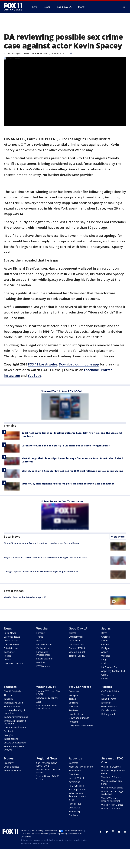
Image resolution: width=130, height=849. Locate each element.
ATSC (71, 799)
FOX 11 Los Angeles (12, 53)
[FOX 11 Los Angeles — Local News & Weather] (14, 7)
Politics (7, 659)
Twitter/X (73, 710)
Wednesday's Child (13, 702)
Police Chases (11, 640)
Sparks (104, 678)
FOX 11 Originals (12, 691)
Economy (8, 762)
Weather (42, 628)
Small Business (11, 766)
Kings (104, 659)
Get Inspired (10, 731)
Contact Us (74, 807)
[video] (118, 600)
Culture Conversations (15, 742)
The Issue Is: (10, 695)
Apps (38, 701)
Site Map (73, 815)
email (124, 831)
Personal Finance (12, 770)
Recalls (7, 655)
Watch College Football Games (113, 772)
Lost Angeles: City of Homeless (14, 712)
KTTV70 (8, 750)
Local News (12, 536)
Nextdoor (74, 706)
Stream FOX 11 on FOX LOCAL (48, 693)
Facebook (91, 370)
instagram (112, 831)
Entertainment (11, 648)
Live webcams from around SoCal (46, 707)
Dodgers (105, 648)
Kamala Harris (108, 710)
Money (8, 758)
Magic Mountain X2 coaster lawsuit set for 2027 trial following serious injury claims (72, 470)
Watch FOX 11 (46, 687)
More (81, 6)
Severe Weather (44, 658)
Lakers (104, 640)
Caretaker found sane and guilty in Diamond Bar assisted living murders (66, 445)
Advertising (74, 781)
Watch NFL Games (111, 766)
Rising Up (8, 734)
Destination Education (15, 727)
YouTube (34, 375)
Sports (106, 628)
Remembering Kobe (14, 746)
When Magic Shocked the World (15, 722)
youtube (118, 831)
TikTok (72, 698)
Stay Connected (80, 687)
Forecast (40, 632)
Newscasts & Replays (47, 697)
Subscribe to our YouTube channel (62, 501)
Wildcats (105, 655)
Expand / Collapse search (124, 7)
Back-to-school (76, 644)
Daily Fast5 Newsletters (81, 725)
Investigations (11, 738)
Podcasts (73, 721)
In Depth (8, 698)
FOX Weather (43, 666)
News (26, 53)
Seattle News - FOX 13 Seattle (47, 778)
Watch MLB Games (111, 777)
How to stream (76, 714)
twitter (106, 831)
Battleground (108, 714)
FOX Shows (75, 774)
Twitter (106, 370)
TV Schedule (75, 770)
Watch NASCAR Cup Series (111, 782)
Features (10, 687)
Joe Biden (106, 702)
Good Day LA (78, 628)
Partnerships (75, 811)
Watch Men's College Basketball (112, 793)
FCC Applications (77, 789)
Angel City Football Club (113, 670)
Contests (73, 762)
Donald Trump (108, 698)
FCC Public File (76, 785)
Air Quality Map (44, 644)
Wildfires (40, 662)
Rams (104, 632)
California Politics (110, 691)
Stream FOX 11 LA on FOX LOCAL (61, 391)
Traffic (39, 636)
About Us (75, 758)
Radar (39, 640)
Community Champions (16, 716)
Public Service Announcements (77, 795)
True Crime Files (12, 706)
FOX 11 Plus (75, 803)
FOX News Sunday (13, 663)
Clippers (105, 644)
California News (12, 636)
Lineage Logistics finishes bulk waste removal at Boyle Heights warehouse (41, 571)
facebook (100, 831)
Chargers (105, 636)
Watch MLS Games (111, 808)
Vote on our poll (77, 651)
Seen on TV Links (77, 648)
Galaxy (104, 674)
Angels (104, 651)
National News (11, 644)
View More (118, 536)
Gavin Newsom (109, 706)
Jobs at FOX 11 (76, 778)
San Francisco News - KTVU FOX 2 (47, 764)
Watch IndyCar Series (112, 787)
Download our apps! (79, 717)
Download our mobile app (79, 364)
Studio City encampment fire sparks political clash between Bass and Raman (68, 483)
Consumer (9, 651)
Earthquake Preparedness (43, 653)
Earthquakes (42, 648)
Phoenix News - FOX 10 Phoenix (48, 771)
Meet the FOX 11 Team (81, 766)
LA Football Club (109, 667)
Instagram (12, 375)
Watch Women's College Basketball (110, 799)
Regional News (47, 758)
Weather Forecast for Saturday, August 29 (25, 597)
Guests (72, 632)
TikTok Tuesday (77, 655)
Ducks (104, 663)
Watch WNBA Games (112, 804)
